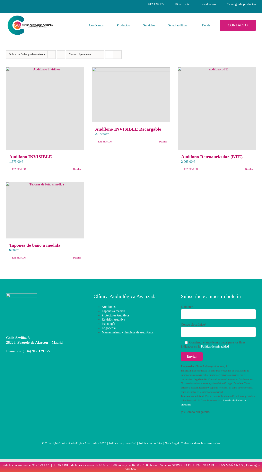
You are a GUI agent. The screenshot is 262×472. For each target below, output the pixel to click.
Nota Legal (172, 443)
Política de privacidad (215, 346)
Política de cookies (151, 443)
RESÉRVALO (19, 169)
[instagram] (15, 4)
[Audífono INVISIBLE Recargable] (131, 94)
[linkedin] (22, 4)
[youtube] (37, 4)
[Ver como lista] (117, 55)
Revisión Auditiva (113, 319)
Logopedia (109, 328)
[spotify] (52, 4)
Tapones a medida (113, 311)
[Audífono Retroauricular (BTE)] (217, 108)
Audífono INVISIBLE (30, 156)
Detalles (77, 169)
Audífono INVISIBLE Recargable (128, 129)
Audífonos (108, 306)
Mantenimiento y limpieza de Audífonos (128, 332)
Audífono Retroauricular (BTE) (212, 156)
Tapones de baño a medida (34, 245)
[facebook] (7, 4)
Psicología (108, 323)
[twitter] (30, 4)
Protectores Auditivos (115, 315)
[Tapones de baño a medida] (45, 210)
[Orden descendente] (61, 54)
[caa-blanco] (21, 295)
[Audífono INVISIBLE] (45, 108)
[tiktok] (44, 4)
